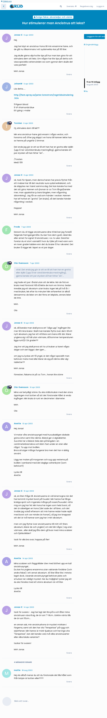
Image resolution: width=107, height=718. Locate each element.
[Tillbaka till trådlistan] (3, 6)
